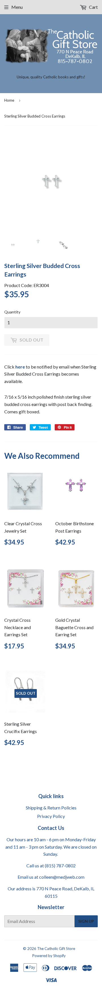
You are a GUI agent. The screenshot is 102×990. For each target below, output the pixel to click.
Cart (93, 7)
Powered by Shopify (49, 955)
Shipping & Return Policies (51, 807)
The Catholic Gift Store (56, 948)
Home (9, 100)
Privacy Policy (51, 816)
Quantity (12, 311)
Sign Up (86, 921)
